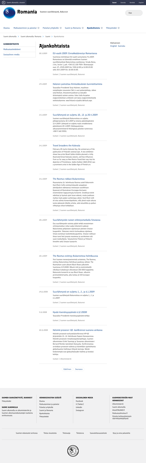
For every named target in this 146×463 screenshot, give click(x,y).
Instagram (80, 410)
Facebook (79, 401)
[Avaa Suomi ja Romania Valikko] (82, 28)
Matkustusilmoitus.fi (120, 413)
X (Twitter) (80, 404)
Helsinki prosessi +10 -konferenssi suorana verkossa (77, 330)
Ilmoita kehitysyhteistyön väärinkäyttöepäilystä (121, 417)
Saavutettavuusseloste (98, 433)
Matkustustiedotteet (12, 49)
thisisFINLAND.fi (118, 410)
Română (132, 2)
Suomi (47, 36)
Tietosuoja (66, 433)
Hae (139, 12)
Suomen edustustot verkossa (27, 433)
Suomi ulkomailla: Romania (30, 36)
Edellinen (67, 369)
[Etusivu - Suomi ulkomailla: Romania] (9, 13)
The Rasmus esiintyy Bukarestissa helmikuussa (75, 255)
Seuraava (78, 369)
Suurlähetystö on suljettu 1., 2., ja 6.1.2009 (74, 291)
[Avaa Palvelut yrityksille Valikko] (60, 28)
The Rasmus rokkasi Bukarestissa (69, 178)
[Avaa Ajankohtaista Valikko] (101, 28)
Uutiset (55, 74)
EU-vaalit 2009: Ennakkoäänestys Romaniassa (75, 53)
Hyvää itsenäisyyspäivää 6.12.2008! (70, 312)
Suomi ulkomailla (10, 36)
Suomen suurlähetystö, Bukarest (72, 74)
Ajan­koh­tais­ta (11, 44)
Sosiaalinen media (11, 54)
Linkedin (79, 407)
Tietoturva (80, 433)
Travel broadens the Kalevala (66, 145)
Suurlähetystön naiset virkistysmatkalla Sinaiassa (76, 220)
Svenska (123, 2)
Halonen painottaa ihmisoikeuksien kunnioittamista (77, 84)
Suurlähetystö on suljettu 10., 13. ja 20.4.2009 (75, 114)
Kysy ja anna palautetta (121, 433)
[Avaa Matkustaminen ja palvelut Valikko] (38, 28)
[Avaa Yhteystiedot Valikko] (118, 28)
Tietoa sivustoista (50, 433)
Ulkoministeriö (65, 359)
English (141, 2)
